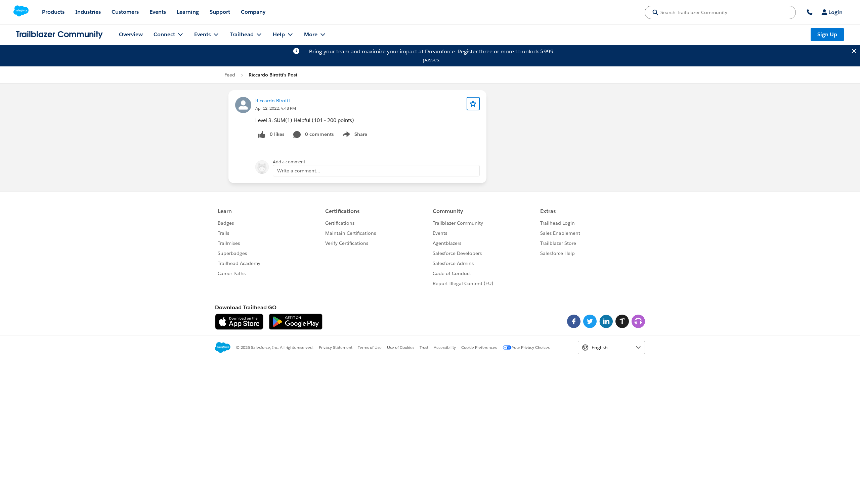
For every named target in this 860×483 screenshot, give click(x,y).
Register (468, 51)
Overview (131, 34)
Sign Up (827, 34)
